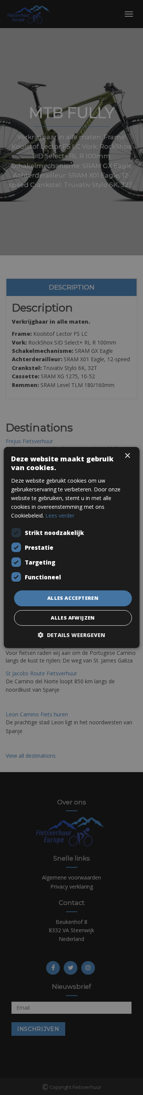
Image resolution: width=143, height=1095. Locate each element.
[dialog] (71, 547)
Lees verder (59, 515)
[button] (71, 635)
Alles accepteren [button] (72, 598)
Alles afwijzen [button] (73, 617)
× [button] (127, 456)
